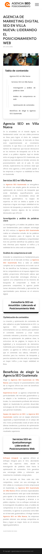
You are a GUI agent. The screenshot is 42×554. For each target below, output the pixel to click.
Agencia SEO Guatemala (16, 184)
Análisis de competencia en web (24, 97)
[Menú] (36, 4)
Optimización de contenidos (23, 105)
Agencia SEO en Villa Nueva (20, 76)
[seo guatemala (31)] (21, 59)
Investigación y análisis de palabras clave (24, 89)
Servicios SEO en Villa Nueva (22, 82)
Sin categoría (8, 47)
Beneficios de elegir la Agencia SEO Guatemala (23, 112)
